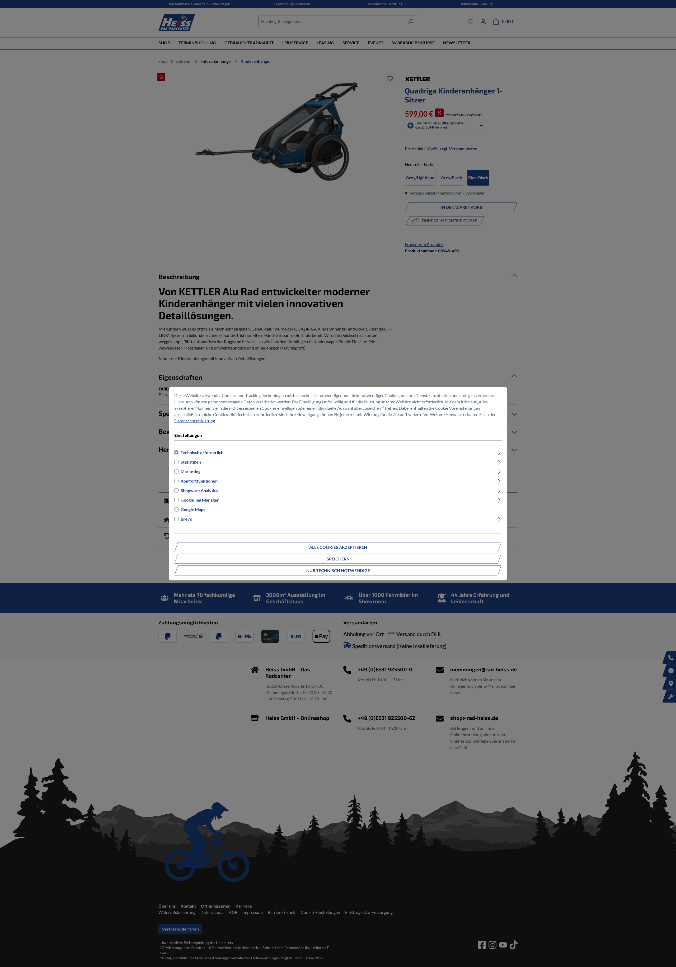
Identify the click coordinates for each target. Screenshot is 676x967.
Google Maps (193, 509)
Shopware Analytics (199, 490)
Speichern (338, 558)
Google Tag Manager (200, 499)
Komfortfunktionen (199, 480)
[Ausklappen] (499, 452)
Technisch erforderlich (202, 452)
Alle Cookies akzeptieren (338, 546)
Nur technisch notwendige (338, 570)
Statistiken (191, 461)
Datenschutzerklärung (194, 420)
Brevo (186, 518)
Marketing (190, 471)
